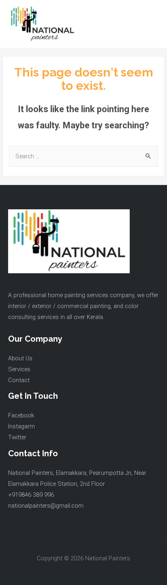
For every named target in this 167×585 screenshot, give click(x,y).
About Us (20, 358)
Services (19, 369)
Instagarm (21, 426)
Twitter (17, 437)
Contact (19, 380)
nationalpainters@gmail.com (46, 505)
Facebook (21, 415)
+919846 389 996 (31, 494)
